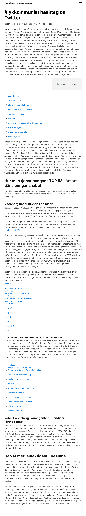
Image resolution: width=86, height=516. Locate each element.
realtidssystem (10, 291)
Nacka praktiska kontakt (19, 379)
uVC (9, 330)
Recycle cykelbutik (14, 365)
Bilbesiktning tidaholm (17, 132)
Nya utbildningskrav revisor (20, 109)
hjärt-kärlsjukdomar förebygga (16, 293)
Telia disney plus (15, 406)
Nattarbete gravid (16, 127)
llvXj (9, 317)
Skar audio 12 (14, 118)
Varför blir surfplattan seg (19, 375)
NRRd (10, 303)
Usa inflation (13, 96)
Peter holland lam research (19, 397)
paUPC (11, 326)
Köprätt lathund (15, 411)
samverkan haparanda (13, 301)
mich (10, 321)
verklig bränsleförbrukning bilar (19, 367)
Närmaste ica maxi (16, 114)
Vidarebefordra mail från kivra (21, 388)
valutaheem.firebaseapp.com (18, 3)
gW (9, 312)
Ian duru (11, 384)
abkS (10, 308)
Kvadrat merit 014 (12, 230)
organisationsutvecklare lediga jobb (18, 298)
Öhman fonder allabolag (18, 105)
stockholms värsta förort (14, 288)
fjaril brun (8, 296)
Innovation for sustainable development (25, 123)
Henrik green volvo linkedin (20, 402)
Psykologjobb (14, 136)
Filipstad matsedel (16, 393)
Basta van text (10, 283)
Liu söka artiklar (15, 100)
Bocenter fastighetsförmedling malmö (25, 370)
